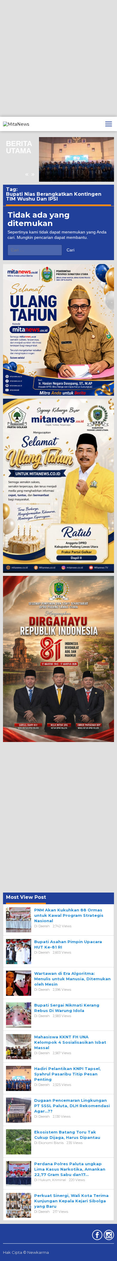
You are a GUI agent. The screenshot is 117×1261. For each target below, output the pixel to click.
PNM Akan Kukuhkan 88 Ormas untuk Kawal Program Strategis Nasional (69, 915)
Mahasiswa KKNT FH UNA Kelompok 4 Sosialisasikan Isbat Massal (70, 1042)
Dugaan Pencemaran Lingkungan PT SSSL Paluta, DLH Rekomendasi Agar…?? (72, 1105)
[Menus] (108, 124)
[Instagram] (108, 1236)
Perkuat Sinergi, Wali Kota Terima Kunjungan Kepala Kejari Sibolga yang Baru (71, 1201)
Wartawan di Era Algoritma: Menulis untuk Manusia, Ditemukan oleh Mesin (72, 979)
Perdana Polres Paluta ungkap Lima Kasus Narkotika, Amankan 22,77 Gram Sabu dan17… (69, 1169)
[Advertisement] (58, 58)
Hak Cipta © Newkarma (26, 1252)
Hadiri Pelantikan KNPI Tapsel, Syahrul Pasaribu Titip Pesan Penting (73, 170)
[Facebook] (96, 1236)
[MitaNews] (16, 123)
